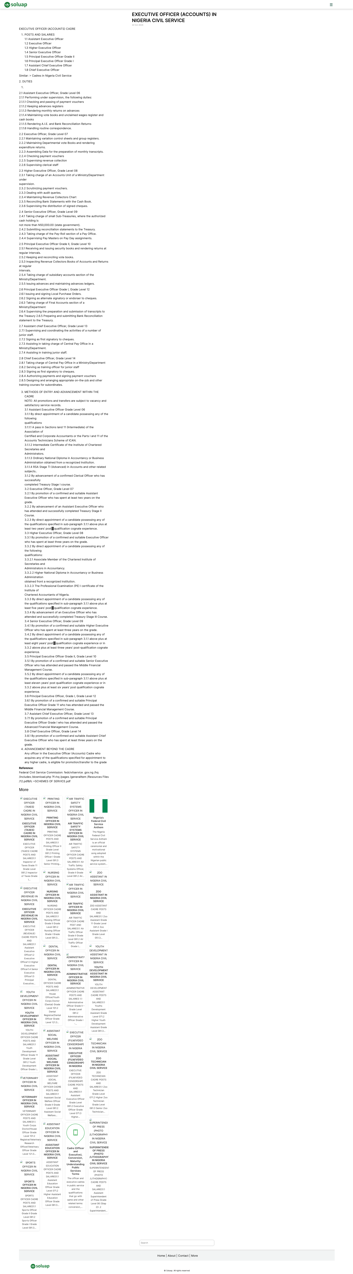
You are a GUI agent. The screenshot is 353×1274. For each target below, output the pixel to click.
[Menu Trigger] (331, 4)
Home (161, 1255)
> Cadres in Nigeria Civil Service (50, 75)
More (194, 1255)
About (172, 1255)
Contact (183, 1255)
